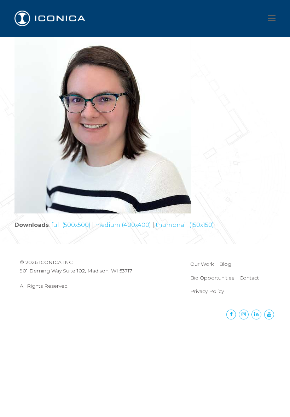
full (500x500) (71, 225)
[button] (272, 18)
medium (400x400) (123, 225)
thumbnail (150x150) (185, 225)
